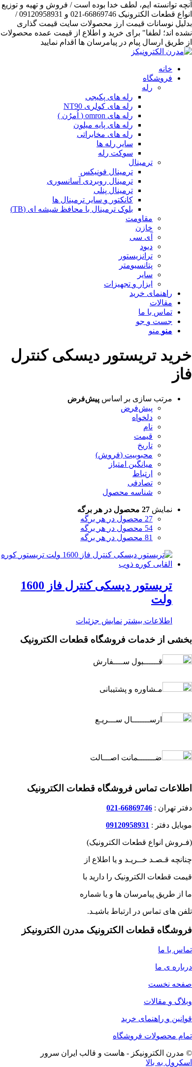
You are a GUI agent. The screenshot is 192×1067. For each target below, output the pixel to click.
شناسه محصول (127, 492)
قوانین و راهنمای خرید (156, 1018)
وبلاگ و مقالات (168, 1001)
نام (148, 426)
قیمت (143, 436)
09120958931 (127, 825)
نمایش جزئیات (99, 620)
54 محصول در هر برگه (116, 528)
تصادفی (140, 483)
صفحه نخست (170, 984)
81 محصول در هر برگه (116, 537)
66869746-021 (129, 808)
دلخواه (142, 417)
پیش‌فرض (137, 408)
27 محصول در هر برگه (116, 519)
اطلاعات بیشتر (148, 620)
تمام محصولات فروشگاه (152, 1036)
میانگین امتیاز (131, 464)
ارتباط (142, 473)
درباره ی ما (173, 967)
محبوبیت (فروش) (124, 455)
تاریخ (145, 445)
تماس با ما (175, 949)
